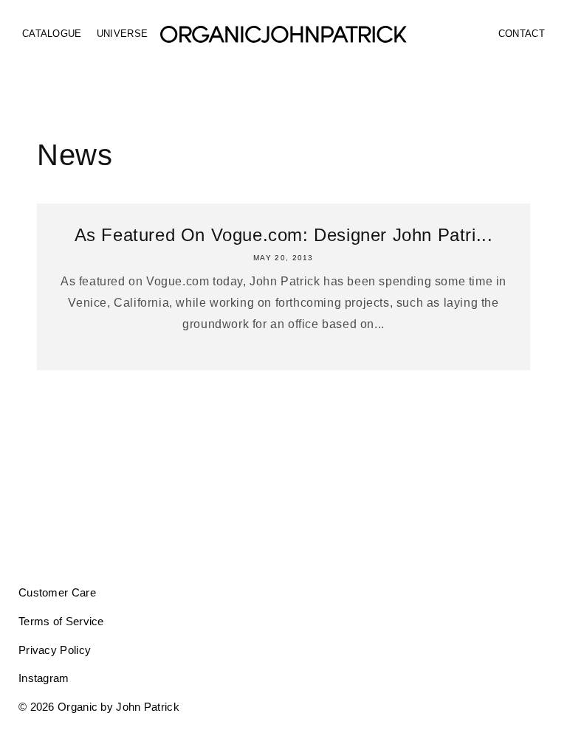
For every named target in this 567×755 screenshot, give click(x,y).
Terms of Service (61, 621)
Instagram (43, 678)
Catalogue (52, 34)
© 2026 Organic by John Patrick (98, 706)
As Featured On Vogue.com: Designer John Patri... (284, 235)
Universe (122, 34)
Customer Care (57, 592)
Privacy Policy (54, 650)
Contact (521, 34)
